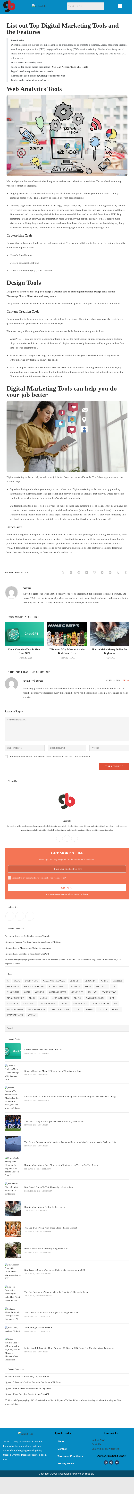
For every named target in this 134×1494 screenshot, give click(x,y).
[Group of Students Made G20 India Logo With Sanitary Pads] (13, 1072)
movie (77, 998)
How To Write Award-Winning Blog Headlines (45, 1248)
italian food (109, 992)
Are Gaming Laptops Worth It (37, 936)
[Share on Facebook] (71, 572)
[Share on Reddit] (110, 572)
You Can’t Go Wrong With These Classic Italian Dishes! (50, 1228)
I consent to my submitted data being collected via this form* (39, 878)
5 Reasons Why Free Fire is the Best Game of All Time (37, 942)
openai (64, 1004)
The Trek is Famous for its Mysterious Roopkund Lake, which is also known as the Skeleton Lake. (70, 1142)
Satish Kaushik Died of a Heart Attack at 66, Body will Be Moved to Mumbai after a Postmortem (69, 1348)
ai (8, 981)
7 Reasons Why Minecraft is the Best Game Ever (66, 651)
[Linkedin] (106, 1462)
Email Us (96, 1444)
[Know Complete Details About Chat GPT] (13, 1051)
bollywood (31, 981)
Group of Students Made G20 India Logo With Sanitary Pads (52, 1071)
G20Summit (13, 992)
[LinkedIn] (67, 838)
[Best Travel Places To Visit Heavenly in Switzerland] (13, 1189)
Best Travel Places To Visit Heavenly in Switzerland (48, 1187)
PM (115, 1004)
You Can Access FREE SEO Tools (70, 67)
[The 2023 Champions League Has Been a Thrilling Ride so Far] (13, 1123)
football (101, 986)
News (112, 998)
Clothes (117, 981)
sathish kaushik (59, 1009)
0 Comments (46, 1169)
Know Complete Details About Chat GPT (24, 651)
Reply (126, 680)
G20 (113, 986)
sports (89, 1009)
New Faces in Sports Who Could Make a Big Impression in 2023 (54, 1270)
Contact (62, 1448)
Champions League (54, 981)
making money (15, 998)
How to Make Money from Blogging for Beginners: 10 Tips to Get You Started (61, 1165)
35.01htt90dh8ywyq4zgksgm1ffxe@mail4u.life (26, 959)
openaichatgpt (100, 1004)
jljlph (7, 942)
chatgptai (90, 981)
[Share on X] (63, 572)
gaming (39, 992)
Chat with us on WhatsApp (105, 1448)
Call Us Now (98, 1440)
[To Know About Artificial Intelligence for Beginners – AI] (13, 1314)
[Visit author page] (11, 592)
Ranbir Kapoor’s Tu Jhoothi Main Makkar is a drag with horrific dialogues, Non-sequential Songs (70, 1096)
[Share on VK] (102, 572)
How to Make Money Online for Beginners (109, 651)
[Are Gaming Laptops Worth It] (13, 1329)
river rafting (15, 1009)
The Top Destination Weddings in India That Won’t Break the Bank (56, 1292)
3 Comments (43, 1100)
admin (27, 587)
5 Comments (45, 1252)
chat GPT (75, 981)
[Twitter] (117, 1462)
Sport (77, 1009)
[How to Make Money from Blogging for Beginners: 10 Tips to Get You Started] (13, 1167)
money (43, 998)
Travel (116, 1009)
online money (48, 1004)
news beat (29, 1004)
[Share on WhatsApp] (126, 572)
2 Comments (44, 1316)
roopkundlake (36, 1009)
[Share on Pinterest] (78, 572)
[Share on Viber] (94, 572)
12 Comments (41, 1211)
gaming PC (77, 992)
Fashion (75, 986)
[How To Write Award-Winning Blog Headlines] (13, 1250)
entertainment (57, 986)
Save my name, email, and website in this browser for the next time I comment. (50, 756)
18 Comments (44, 1053)
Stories (102, 1009)
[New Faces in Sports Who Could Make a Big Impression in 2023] (13, 1271)
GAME (27, 992)
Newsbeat (12, 1004)
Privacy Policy (66, 1463)
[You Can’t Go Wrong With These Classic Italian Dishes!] (13, 1229)
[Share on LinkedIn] (86, 572)
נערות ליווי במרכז (33, 680)
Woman (32, 1015)
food (88, 986)
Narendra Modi (95, 998)
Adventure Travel (12, 936)
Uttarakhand (15, 1015)
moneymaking (60, 998)
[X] (74, 838)
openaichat (80, 1004)
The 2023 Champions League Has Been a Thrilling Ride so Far (54, 1121)
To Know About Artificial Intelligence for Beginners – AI (51, 1312)
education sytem (34, 986)
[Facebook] (59, 838)
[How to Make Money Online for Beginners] (13, 1208)
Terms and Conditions (70, 1456)
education (13, 986)
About (61, 1441)
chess (104, 981)
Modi (32, 998)
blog (17, 981)
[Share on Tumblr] (118, 572)
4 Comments (45, 1231)
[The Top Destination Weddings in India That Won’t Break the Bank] (13, 1293)
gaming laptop (57, 992)
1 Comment (43, 1075)
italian (92, 992)
